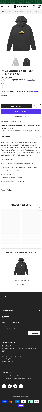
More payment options (21, 116)
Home (2, 11)
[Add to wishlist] (35, 105)
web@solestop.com (24, 378)
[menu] (2, 6)
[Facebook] (4, 386)
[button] (35, 51)
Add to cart (16, 106)
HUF (21, 278)
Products (9, 11)
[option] (21, 33)
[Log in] (34, 6)
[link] (10, 240)
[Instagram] (10, 386)
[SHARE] (39, 105)
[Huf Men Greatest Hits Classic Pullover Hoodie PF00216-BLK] (21, 266)
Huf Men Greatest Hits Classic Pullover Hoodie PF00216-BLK (21, 281)
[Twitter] (21, 386)
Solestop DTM (15, 376)
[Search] (8, 6)
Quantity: (4, 95)
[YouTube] (15, 386)
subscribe (34, 333)
